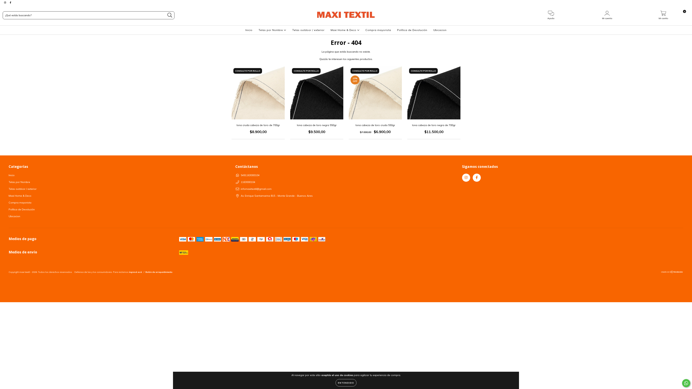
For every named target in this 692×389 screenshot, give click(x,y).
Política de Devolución (412, 30)
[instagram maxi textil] (5, 2)
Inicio (248, 30)
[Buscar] (170, 15)
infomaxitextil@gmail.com (256, 189)
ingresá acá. (135, 272)
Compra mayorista (378, 30)
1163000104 (248, 182)
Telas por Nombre (271, 30)
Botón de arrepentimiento (158, 272)
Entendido (346, 382)
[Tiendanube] (672, 272)
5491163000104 (250, 175)
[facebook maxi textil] (10, 2)
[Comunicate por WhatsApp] (686, 383)
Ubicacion (440, 30)
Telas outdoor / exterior (308, 30)
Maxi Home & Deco (344, 30)
